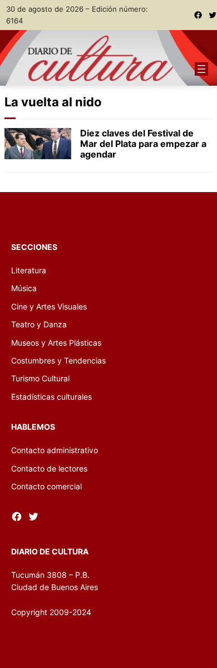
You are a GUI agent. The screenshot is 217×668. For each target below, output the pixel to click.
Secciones (34, 247)
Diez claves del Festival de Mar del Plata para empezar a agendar (143, 144)
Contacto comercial (46, 486)
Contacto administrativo (54, 450)
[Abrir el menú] (201, 69)
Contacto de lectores (49, 468)
